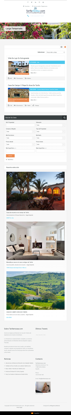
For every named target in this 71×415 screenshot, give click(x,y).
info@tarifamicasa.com (44, 378)
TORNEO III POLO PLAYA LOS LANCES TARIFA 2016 (18, 366)
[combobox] (50, 125)
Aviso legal (19, 407)
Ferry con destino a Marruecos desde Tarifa (17, 374)
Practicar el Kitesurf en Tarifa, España (15, 371)
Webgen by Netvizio (55, 405)
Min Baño (38, 135)
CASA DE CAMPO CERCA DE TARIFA (16, 312)
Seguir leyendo (29, 215)
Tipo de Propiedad (41, 129)
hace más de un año (41, 334)
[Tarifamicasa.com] (35, 10)
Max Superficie (41, 148)
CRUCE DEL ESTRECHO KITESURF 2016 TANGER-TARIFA (19, 363)
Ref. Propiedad (10, 122)
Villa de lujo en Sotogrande (18, 58)
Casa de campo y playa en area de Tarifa (24, 85)
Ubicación (38, 122)
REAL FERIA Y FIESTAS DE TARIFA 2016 (15, 368)
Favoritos (27, 6)
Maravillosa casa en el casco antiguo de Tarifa (19, 262)
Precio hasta (39, 141)
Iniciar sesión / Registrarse (40, 6)
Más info (33, 73)
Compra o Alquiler (11, 129)
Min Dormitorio (10, 135)
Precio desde (9, 141)
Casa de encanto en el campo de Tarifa (17, 212)
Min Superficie (11, 148)
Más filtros (10, 159)
